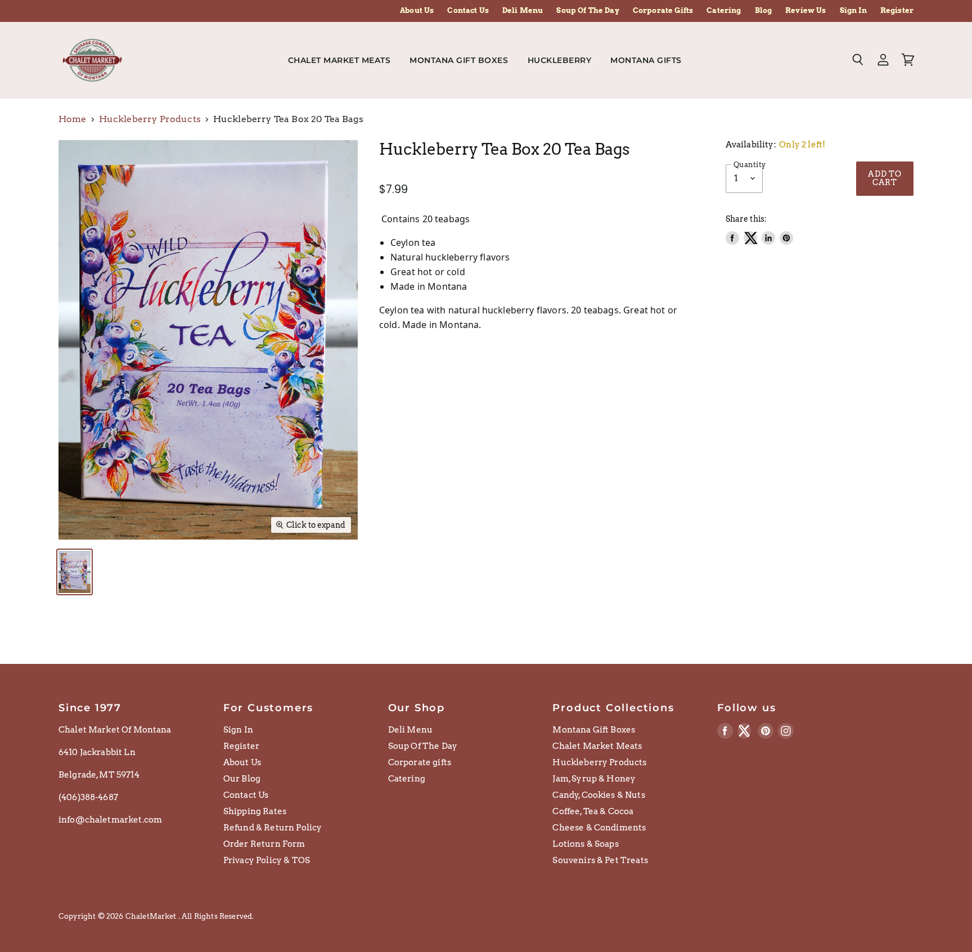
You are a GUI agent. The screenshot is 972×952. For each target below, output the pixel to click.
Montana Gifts (647, 60)
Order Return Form (264, 844)
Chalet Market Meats (339, 60)
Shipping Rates (254, 811)
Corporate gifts (419, 762)
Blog (763, 11)
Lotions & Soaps (585, 844)
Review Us (805, 11)
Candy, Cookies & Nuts (598, 795)
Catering (723, 11)
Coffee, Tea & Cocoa (592, 811)
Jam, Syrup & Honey (594, 779)
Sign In (853, 11)
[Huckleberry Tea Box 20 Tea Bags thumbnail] (74, 572)
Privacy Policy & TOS (266, 860)
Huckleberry (560, 60)
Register (897, 11)
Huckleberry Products (150, 119)
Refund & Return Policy (272, 828)
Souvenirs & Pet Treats (600, 860)
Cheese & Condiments (599, 828)
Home (72, 119)
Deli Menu (522, 11)
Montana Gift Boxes (459, 60)
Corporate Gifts (663, 11)
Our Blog (241, 779)
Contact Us (468, 11)
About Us (417, 11)
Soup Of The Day (587, 11)
